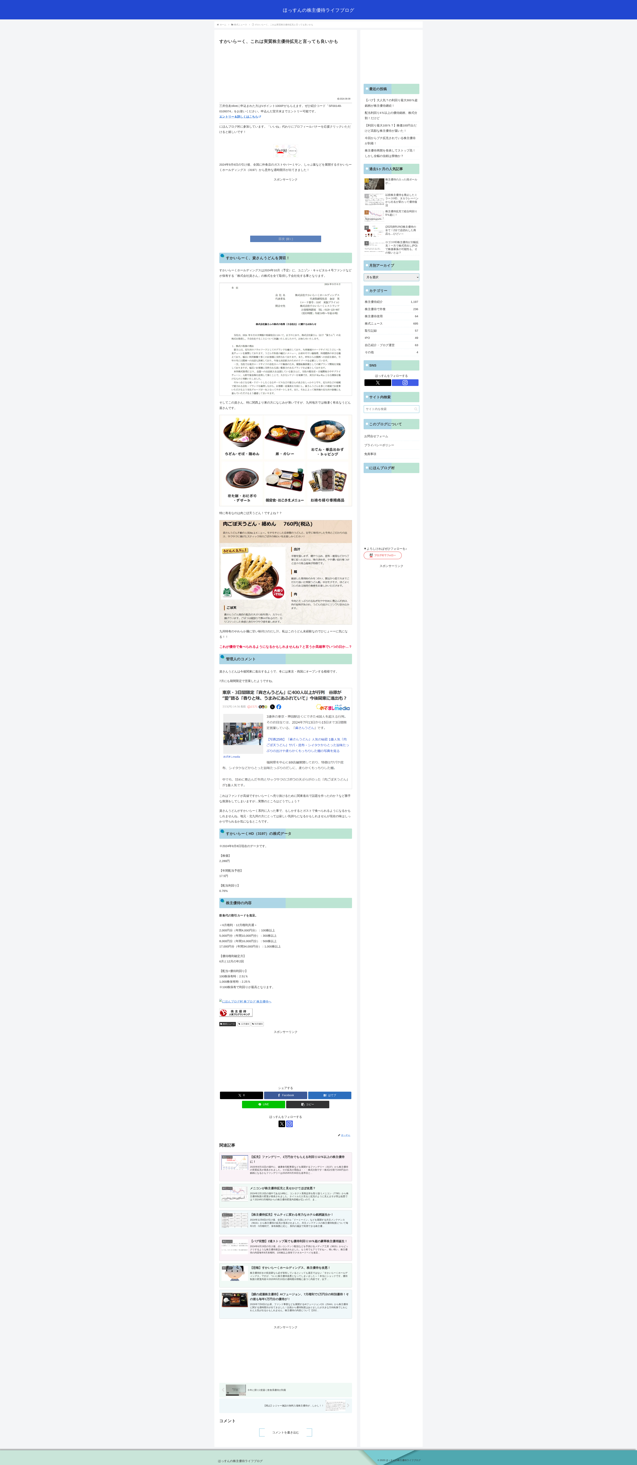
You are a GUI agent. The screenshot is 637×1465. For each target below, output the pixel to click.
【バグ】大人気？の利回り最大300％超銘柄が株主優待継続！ (391, 103)
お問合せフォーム (376, 436)
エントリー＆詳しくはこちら (238, 116)
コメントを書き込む (285, 1432)
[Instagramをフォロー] (289, 1124)
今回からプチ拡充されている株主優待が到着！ (390, 140)
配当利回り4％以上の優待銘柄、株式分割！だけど (391, 115)
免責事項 (370, 454)
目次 (282, 239)
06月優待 (258, 1024)
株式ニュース (229, 1024)
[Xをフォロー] (282, 1124)
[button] (307, 1104)
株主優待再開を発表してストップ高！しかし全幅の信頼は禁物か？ (390, 153)
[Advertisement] (285, 70)
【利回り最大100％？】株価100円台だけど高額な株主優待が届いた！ (391, 128)
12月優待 (245, 1024)
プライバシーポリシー (379, 445)
